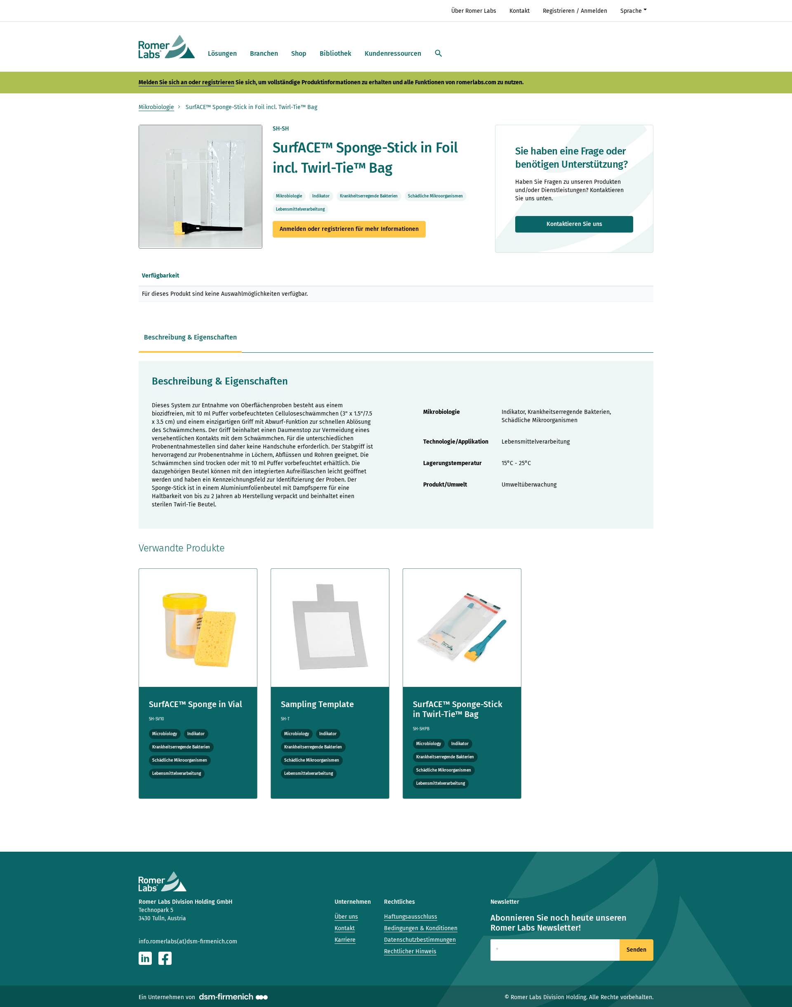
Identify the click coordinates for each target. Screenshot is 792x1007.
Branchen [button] (264, 53)
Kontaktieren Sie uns (574, 224)
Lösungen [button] (222, 53)
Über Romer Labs (473, 10)
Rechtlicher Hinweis (410, 951)
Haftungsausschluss (410, 916)
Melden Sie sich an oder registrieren (186, 82)
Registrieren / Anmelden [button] (575, 10)
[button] (438, 54)
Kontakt (519, 10)
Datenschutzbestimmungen (420, 939)
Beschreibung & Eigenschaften (190, 337)
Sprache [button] (631, 10)
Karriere (345, 939)
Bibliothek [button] (335, 53)
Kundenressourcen (393, 53)
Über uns (346, 916)
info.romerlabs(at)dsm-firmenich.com (188, 941)
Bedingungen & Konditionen (420, 928)
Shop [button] (298, 53)
